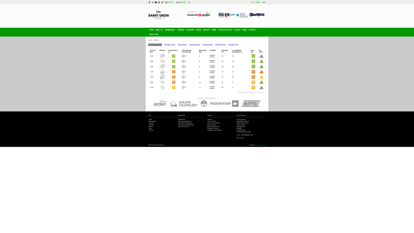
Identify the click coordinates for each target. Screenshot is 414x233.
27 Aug (169, 45)
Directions (153, 34)
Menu (244, 30)
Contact (252, 30)
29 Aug (195, 45)
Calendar (190, 30)
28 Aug (182, 45)
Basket (258, 2)
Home (151, 30)
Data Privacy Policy (183, 126)
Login (264, 2)
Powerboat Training (213, 128)
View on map (240, 138)
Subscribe (182, 2)
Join (252, 2)
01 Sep (233, 45)
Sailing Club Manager (260, 145)
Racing (199, 30)
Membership (170, 30)
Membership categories (184, 121)
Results (206, 30)
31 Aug (220, 45)
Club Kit (237, 30)
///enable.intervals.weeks (244, 132)
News (214, 30)
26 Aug (155, 45)
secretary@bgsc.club (247, 135)
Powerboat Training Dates (214, 130)
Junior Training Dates (213, 123)
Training (180, 30)
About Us (159, 30)
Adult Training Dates (213, 126)
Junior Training (211, 121)
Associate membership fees (186, 125)
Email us (171, 2)
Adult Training (211, 125)
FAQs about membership (185, 123)
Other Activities (225, 30)
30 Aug (207, 45)
